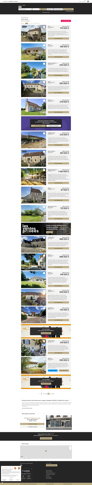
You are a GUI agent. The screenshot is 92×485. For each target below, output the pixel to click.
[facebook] (21, 466)
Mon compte (83, 1)
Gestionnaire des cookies (67, 483)
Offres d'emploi (49, 470)
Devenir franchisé (49, 471)
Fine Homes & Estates (50, 474)
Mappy (29, 458)
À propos (47, 475)
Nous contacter (49, 478)
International (48, 477)
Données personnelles (50, 483)
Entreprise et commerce (50, 473)
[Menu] (88, 1)
